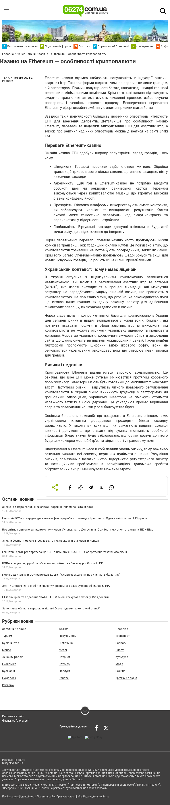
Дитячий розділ (126, 678)
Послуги (64, 671)
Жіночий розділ (12, 657)
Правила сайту (46, 796)
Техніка (63, 629)
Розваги (121, 643)
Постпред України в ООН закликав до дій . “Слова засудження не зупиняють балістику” (61, 574)
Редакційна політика (96, 796)
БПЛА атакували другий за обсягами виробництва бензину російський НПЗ (53, 563)
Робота (64, 678)
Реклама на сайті (13, 716)
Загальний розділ (14, 629)
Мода (119, 664)
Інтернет (64, 657)
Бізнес (6, 650)
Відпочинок (66, 643)
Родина (120, 671)
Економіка (9, 664)
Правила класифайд (69, 796)
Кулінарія (8, 671)
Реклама (8, 685)
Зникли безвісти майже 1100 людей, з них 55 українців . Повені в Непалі (50, 540)
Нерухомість (67, 635)
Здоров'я (122, 629)
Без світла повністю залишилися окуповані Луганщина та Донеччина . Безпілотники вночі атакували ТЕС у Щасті (78, 529)
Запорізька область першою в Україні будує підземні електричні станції (51, 608)
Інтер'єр (64, 664)
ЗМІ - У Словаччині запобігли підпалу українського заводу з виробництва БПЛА (56, 585)
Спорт (120, 650)
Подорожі (9, 678)
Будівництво (10, 643)
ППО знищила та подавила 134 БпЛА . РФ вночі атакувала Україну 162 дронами (55, 597)
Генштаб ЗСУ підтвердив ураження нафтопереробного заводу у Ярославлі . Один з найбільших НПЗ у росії (74, 518)
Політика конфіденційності (19, 796)
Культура (122, 657)
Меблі (63, 650)
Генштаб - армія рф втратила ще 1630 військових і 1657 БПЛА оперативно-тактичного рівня (64, 552)
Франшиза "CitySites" (15, 720)
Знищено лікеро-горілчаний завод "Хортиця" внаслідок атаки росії (47, 507)
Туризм (7, 635)
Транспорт (123, 635)
